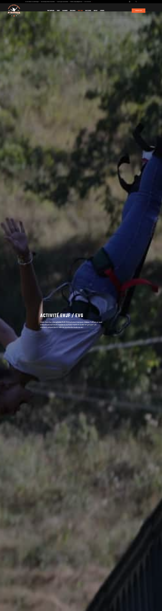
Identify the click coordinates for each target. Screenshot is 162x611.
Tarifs (58, 11)
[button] (138, 10)
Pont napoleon (50, 11)
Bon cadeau (72, 11)
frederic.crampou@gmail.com (76, 1)
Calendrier (64, 11)
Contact (96, 11)
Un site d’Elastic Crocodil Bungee (32, 1)
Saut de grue (88, 11)
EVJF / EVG (80, 11)
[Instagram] (93, 1)
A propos (102, 11)
